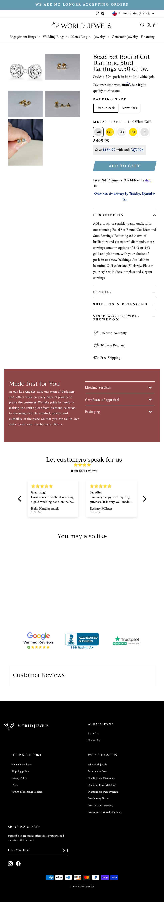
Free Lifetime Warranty (101, 805)
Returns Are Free (97, 771)
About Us (93, 733)
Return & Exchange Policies (27, 791)
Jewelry (100, 37)
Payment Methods (21, 764)
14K (98, 132)
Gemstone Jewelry (125, 37)
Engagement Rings (23, 37)
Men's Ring (79, 37)
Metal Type (122, 122)
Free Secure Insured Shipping (104, 812)
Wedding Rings (54, 37)
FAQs (15, 785)
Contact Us (94, 740)
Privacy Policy (19, 778)
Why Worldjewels (97, 764)
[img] (84, 465)
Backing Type (110, 99)
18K (121, 132)
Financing (148, 37)
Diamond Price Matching (102, 785)
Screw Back (129, 108)
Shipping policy (20, 771)
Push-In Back (106, 108)
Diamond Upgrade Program (103, 791)
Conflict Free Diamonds (101, 778)
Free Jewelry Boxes (98, 798)
